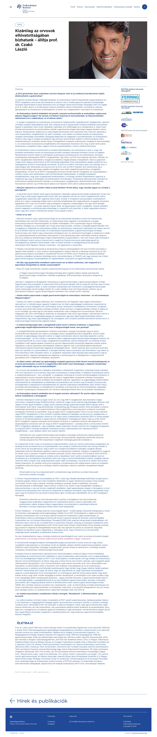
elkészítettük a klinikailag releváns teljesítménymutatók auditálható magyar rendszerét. (53, 539)
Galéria (137, 7)
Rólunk (80, 7)
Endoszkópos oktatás (123, 7)
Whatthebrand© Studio (139, 733)
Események (90, 7)
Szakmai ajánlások (104, 7)
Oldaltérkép (14, 733)
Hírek (72, 7)
